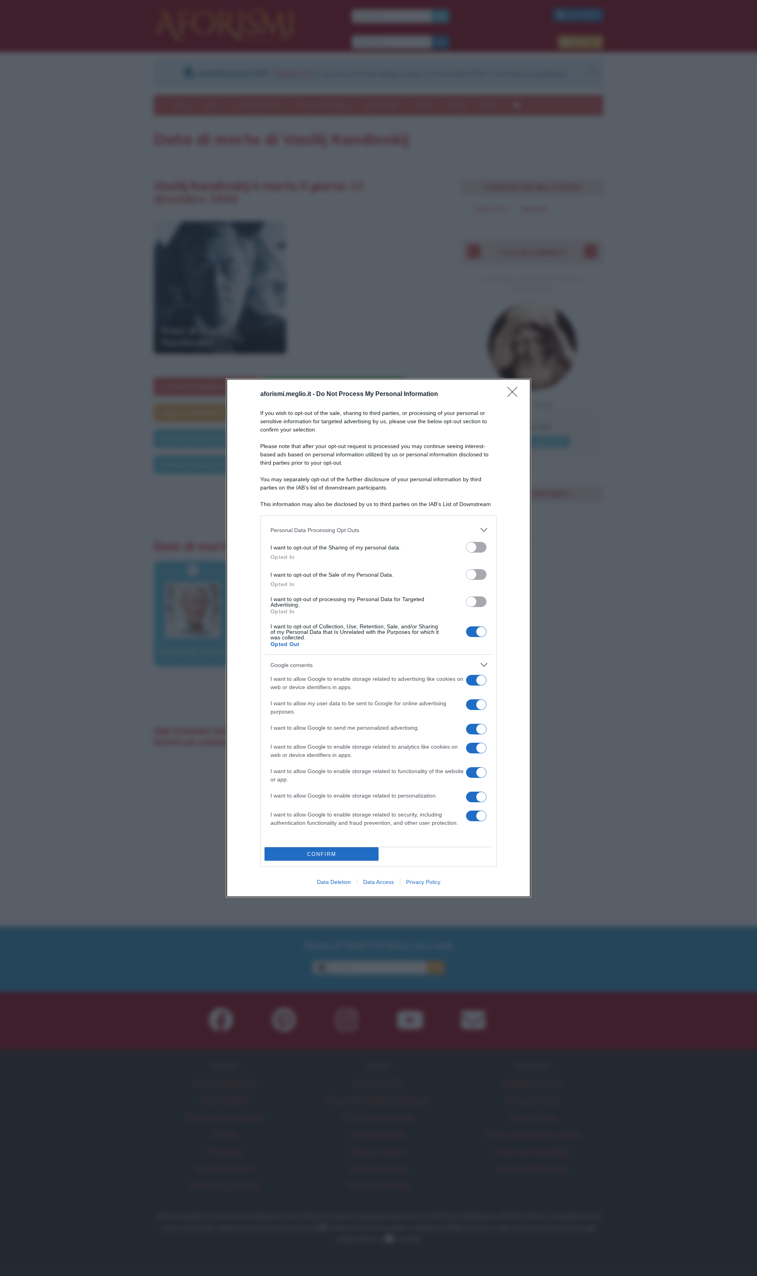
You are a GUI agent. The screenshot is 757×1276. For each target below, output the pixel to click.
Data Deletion (334, 882)
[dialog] (378, 638)
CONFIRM (321, 854)
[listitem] (378, 530)
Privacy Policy (423, 882)
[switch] (476, 547)
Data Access (378, 882)
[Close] (514, 394)
